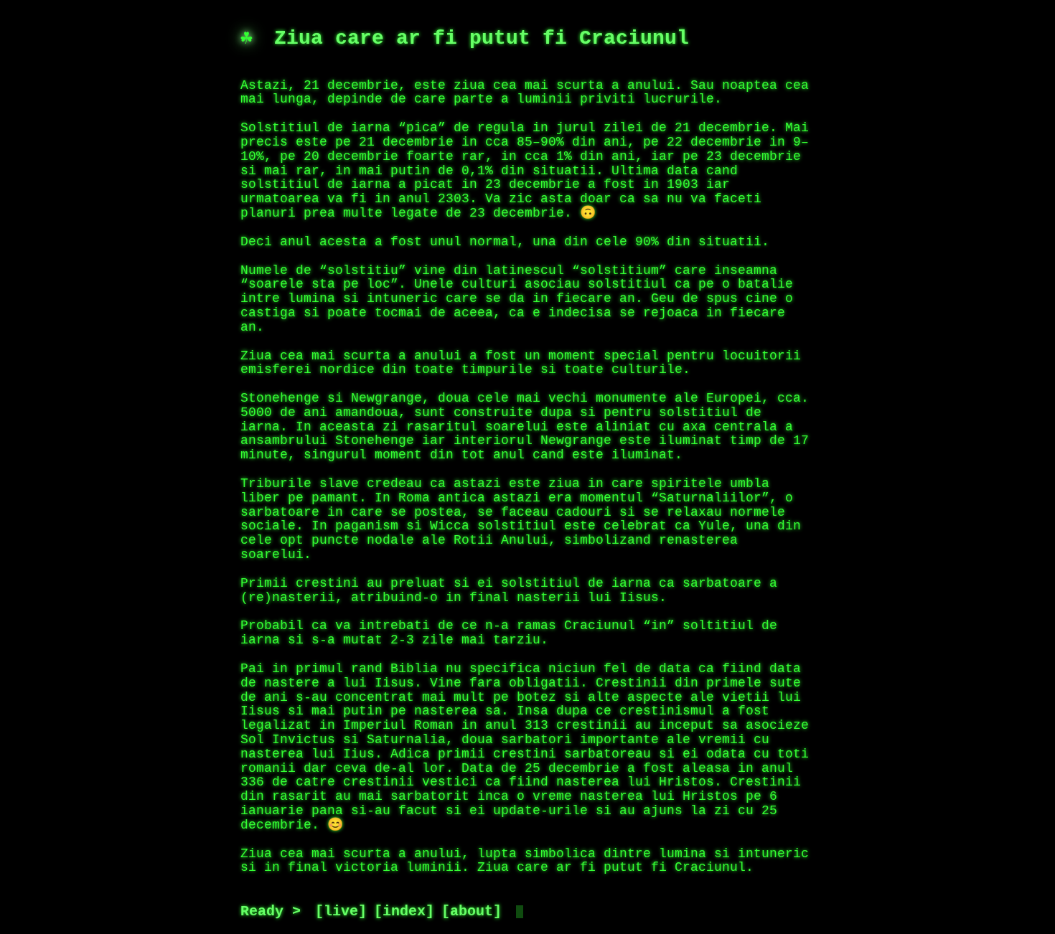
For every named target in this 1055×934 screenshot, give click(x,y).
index (404, 912)
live (341, 912)
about (471, 912)
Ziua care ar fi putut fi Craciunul (481, 38)
